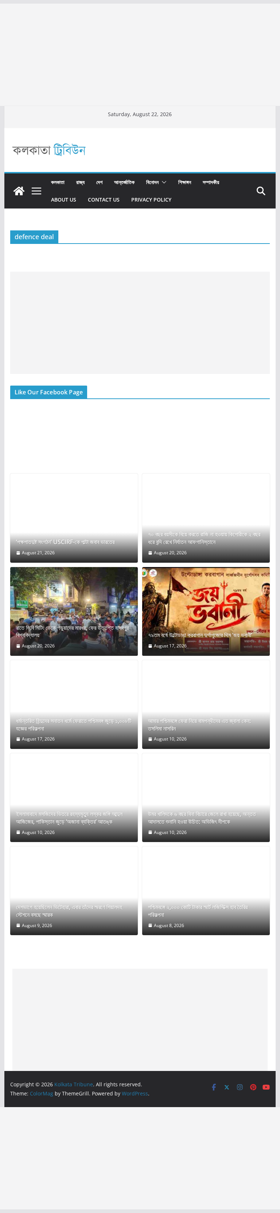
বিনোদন (152, 182)
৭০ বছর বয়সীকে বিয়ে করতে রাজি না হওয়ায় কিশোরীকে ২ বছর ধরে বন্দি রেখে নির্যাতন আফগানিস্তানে (204, 538)
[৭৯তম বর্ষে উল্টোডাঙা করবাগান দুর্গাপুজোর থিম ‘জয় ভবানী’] (206, 611)
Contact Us (104, 199)
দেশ (99, 182)
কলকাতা (58, 182)
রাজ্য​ (80, 182)
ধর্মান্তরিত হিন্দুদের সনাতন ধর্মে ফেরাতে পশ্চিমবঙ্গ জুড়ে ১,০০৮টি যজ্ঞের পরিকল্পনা (73, 724)
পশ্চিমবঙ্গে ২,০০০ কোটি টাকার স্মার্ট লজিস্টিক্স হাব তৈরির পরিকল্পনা (198, 911)
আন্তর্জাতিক (124, 182)
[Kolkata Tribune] (19, 191)
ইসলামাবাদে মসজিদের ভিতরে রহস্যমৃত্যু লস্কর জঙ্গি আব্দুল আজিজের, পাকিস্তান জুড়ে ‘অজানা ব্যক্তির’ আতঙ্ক (69, 818)
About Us (63, 199)
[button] (163, 182)
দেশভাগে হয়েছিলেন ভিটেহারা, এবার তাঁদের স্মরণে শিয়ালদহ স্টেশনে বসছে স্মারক (69, 911)
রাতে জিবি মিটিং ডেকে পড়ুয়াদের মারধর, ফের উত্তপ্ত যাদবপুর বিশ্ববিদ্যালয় (72, 631)
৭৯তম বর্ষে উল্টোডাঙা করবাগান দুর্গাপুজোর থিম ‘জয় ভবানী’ (200, 635)
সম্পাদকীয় (211, 182)
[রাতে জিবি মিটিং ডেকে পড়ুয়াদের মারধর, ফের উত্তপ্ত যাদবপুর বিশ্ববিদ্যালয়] (74, 611)
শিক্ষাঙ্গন (184, 182)
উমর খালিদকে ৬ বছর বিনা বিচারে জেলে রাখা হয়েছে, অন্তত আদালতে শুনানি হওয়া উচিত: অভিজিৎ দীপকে (202, 818)
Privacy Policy (151, 199)
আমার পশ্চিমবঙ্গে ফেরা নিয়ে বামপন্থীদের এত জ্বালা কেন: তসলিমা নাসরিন (199, 724)
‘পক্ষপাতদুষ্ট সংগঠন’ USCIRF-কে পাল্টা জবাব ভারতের (65, 542)
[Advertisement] (140, 55)
